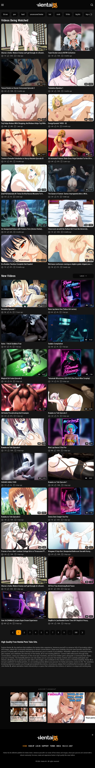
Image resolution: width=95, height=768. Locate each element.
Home (25, 746)
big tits (78, 14)
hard (22, 14)
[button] (91, 14)
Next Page (82, 632)
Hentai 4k (44, 761)
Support (45, 746)
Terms (52, 746)
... (70, 632)
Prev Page (12, 632)
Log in (38, 746)
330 (76, 632)
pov (14, 14)
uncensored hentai (36, 14)
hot (50, 14)
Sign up (31, 746)
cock (58, 14)
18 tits (68, 14)
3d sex (5, 14)
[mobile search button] (92, 5)
